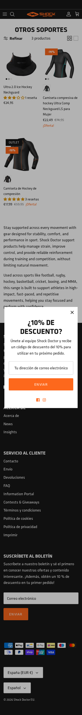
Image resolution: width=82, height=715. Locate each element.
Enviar (41, 384)
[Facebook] (38, 400)
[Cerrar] (72, 312)
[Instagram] (44, 400)
